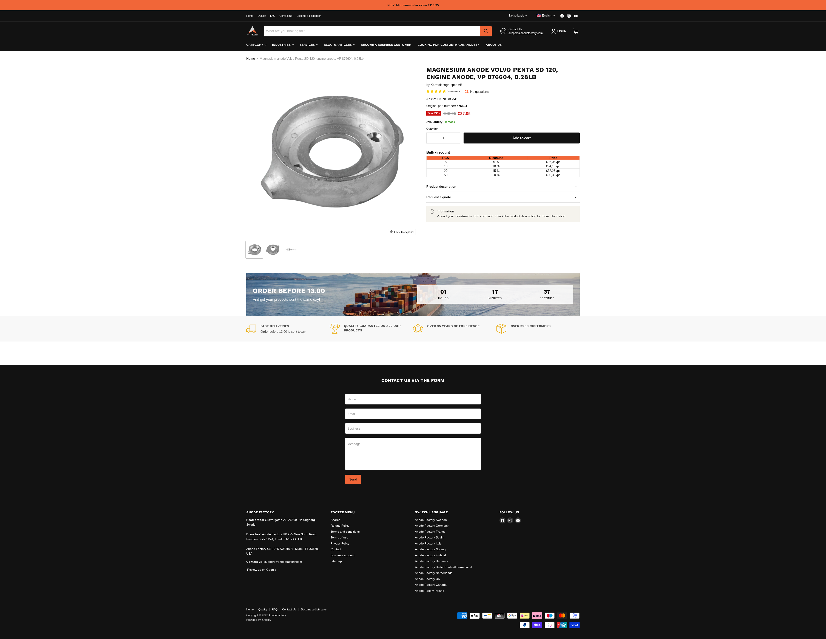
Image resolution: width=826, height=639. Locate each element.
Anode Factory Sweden (431, 520)
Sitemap (336, 561)
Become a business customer (386, 44)
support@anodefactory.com (526, 33)
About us (494, 44)
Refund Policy (340, 525)
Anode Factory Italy (428, 543)
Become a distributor (309, 15)
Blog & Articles (338, 44)
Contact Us (285, 15)
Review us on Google (261, 569)
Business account (342, 555)
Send (353, 479)
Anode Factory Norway (430, 549)
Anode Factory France (430, 531)
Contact (336, 549)
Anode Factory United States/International (443, 567)
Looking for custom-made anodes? (448, 44)
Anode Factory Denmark (431, 561)
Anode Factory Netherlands (433, 573)
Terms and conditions (345, 531)
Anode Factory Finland (430, 555)
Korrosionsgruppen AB (446, 85)
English (546, 15)
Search (335, 520)
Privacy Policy (340, 543)
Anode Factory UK (427, 579)
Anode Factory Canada (431, 584)
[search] (486, 31)
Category (255, 44)
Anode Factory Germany (431, 525)
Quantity (432, 128)
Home (249, 15)
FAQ (272, 15)
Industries (281, 44)
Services (308, 44)
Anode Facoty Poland (429, 590)
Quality (262, 15)
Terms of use (339, 537)
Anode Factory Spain (429, 537)
